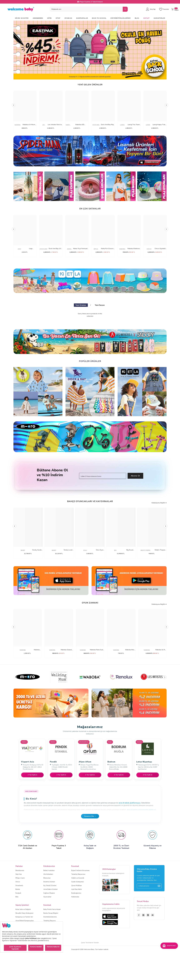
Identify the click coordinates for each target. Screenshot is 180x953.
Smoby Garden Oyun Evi (37, 550)
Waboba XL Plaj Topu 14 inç (160, 650)
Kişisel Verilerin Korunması (80, 870)
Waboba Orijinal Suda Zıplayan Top (66, 650)
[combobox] (86, 9)
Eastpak (18, 893)
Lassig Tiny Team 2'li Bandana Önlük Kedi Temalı (133, 125)
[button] (16, 50)
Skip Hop (19, 874)
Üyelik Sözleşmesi (77, 882)
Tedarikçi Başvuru (49, 921)
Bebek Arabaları (49, 870)
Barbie (18, 889)
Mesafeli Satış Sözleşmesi (24, 913)
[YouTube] (152, 915)
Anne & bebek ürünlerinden (137, 810)
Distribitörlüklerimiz (50, 917)
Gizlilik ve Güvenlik (77, 878)
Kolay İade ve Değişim (23, 909)
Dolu (85, 550)
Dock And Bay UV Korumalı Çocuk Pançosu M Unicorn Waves (55, 249)
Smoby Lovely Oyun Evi (68, 550)
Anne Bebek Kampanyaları (25, 921)
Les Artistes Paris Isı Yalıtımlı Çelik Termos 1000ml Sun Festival (55, 125)
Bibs (17, 897)
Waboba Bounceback (36, 650)
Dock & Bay (43, 249)
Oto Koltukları (48, 874)
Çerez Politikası (76, 885)
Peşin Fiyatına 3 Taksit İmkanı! (91, 2)
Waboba (17, 125)
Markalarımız (20, 870)
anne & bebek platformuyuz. (130, 803)
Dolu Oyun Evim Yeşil (99, 550)
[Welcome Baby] (90, 151)
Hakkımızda (75, 897)
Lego (19, 249)
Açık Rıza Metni (76, 889)
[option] (90, 50)
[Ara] (89, 9)
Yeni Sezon (100, 305)
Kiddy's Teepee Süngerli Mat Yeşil (160, 550)
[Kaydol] (159, 886)
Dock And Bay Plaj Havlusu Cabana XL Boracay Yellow (107, 125)
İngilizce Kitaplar (49, 893)
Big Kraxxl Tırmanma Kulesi (129, 550)
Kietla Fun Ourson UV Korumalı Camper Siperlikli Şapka (107, 249)
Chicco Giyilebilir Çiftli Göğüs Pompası (160, 249)
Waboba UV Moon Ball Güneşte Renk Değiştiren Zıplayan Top (29, 125)
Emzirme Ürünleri (49, 882)
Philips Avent (20, 878)
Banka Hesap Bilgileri (50, 913)
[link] (50, 703)
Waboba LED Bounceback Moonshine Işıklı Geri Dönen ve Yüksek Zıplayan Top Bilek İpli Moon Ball (80, 125)
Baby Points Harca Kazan (52, 909)
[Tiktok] (148, 915)
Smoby (23, 550)
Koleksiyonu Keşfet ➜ (159, 503)
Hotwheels (19, 885)
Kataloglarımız (76, 893)
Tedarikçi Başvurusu (78, 874)
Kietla (96, 249)
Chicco (149, 249)
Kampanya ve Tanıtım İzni (24, 917)
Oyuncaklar (47, 897)
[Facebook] (139, 915)
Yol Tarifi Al (33, 775)
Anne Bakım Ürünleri (50, 889)
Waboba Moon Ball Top (130, 650)
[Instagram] (143, 915)
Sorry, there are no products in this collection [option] (90, 315)
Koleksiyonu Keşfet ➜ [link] (159, 604)
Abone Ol (135, 476)
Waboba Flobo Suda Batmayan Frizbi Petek (97, 650)
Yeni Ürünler (80, 305)
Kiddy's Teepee (145, 550)
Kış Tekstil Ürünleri (49, 885)
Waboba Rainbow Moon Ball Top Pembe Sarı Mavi (133, 249)
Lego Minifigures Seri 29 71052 (30, 249)
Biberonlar (47, 878)
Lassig (122, 125)
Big (115, 550)
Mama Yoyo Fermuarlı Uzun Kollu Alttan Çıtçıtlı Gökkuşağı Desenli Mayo (80, 249)
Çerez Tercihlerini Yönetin (90, 943)
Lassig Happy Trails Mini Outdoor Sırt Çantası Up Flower (159, 125)
